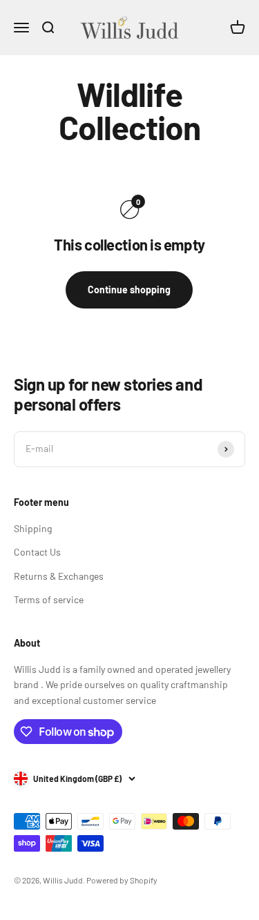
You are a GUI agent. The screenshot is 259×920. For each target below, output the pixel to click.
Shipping (33, 528)
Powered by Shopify (121, 880)
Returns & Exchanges (59, 576)
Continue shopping (129, 289)
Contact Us (37, 552)
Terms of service (49, 599)
